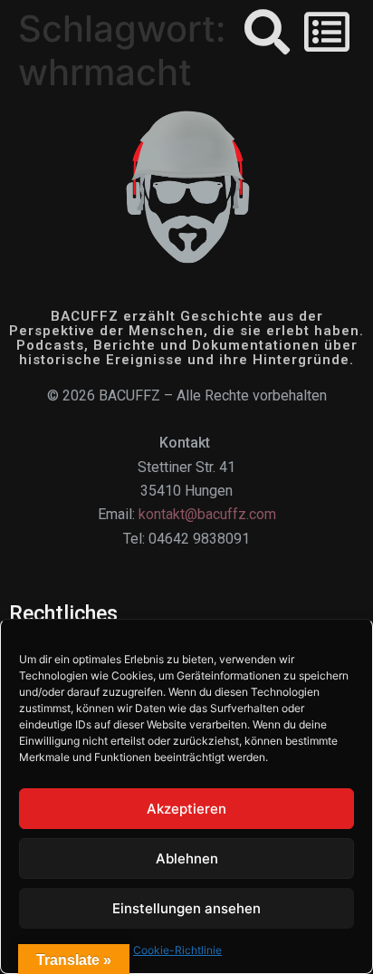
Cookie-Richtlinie (177, 950)
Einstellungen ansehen (186, 908)
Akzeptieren (186, 808)
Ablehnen (187, 858)
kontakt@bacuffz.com (207, 514)
